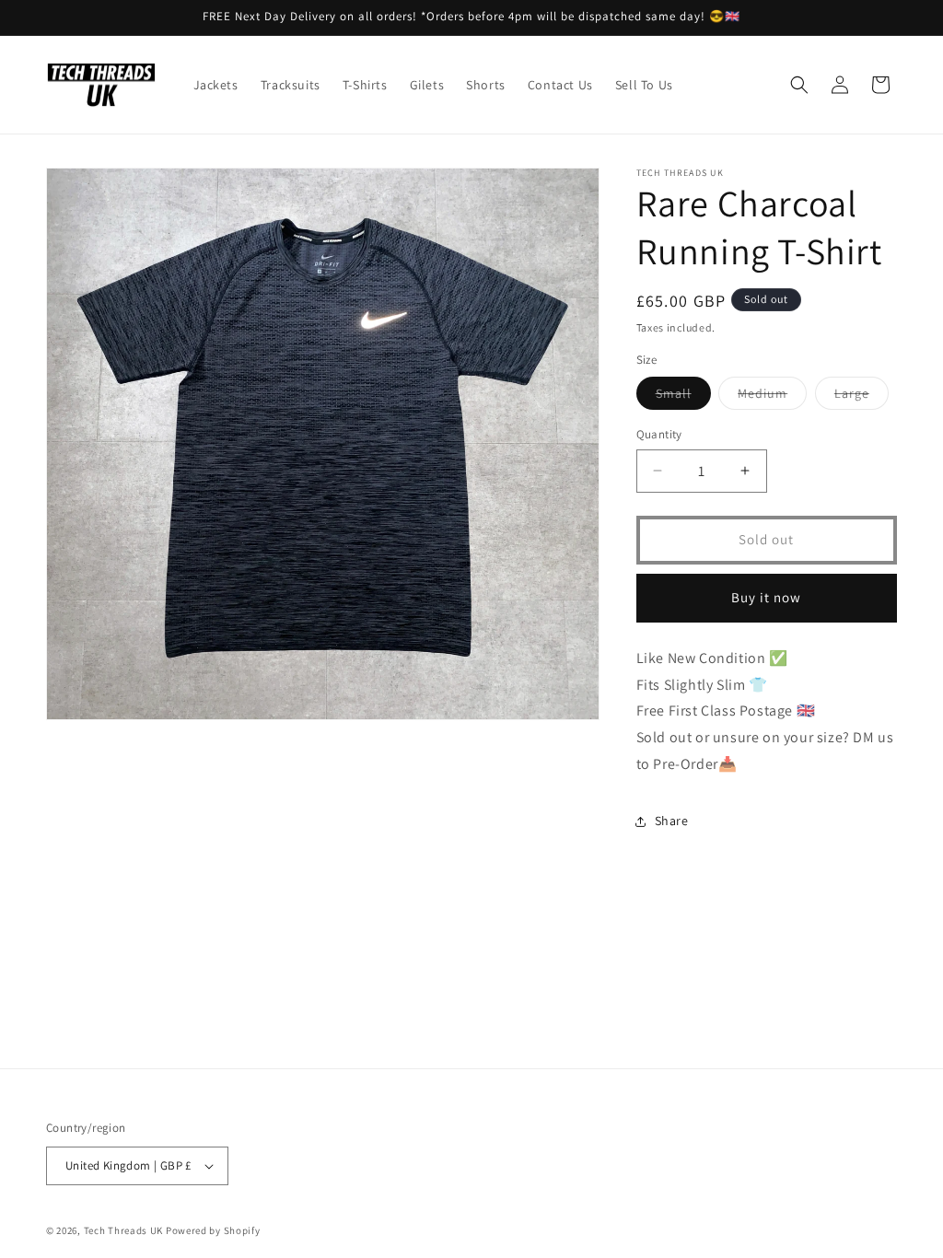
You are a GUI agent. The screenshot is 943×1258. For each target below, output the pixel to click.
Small (683, 397)
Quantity (659, 434)
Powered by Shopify (213, 1230)
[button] (799, 84)
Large (861, 397)
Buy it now (766, 597)
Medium (772, 397)
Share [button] (672, 820)
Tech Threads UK (124, 1230)
